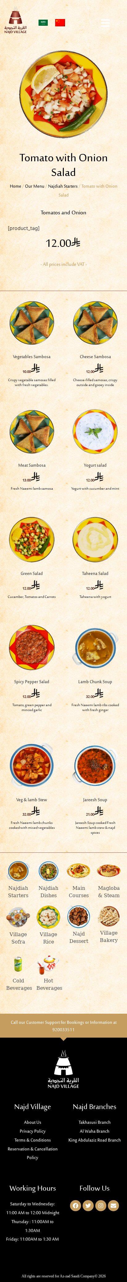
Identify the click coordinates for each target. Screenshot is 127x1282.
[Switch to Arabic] (43, 23)
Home (15, 186)
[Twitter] (88, 1205)
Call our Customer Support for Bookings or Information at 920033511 (64, 1026)
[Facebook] (75, 1205)
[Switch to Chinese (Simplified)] (60, 22)
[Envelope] (113, 1205)
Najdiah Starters (63, 186)
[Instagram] (100, 1205)
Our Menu (34, 186)
